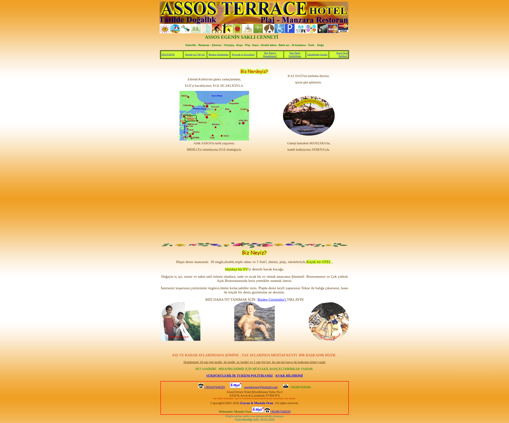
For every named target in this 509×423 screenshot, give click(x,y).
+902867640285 (280, 411)
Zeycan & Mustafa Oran (256, 403)
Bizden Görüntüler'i (272, 300)
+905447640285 (214, 387)
